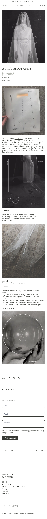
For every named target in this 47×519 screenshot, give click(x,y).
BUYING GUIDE (8, 475)
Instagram (6, 489)
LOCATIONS (7, 477)
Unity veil (19, 138)
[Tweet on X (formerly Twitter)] (14, 378)
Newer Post (8, 450)
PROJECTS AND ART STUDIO (14, 487)
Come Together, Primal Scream (14, 283)
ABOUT (5, 480)
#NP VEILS (6, 80)
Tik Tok (5, 491)
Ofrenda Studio (13, 513)
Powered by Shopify (26, 513)
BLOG (4, 482)
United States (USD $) (11, 506)
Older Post (39, 450)
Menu (4, 6)
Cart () (41, 6)
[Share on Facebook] (9, 378)
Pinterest (5, 494)
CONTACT (6, 484)
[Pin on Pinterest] (18, 378)
